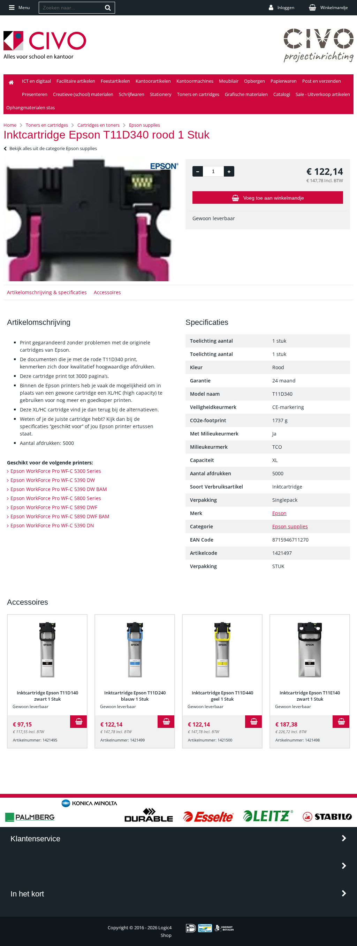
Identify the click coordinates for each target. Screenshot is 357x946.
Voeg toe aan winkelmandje (273, 198)
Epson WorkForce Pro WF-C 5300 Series (55, 471)
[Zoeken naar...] (108, 8)
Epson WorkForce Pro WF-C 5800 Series (55, 498)
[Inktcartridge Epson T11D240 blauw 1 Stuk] (134, 650)
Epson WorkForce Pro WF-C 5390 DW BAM (58, 489)
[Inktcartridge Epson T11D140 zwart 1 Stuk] (47, 650)
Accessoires (107, 292)
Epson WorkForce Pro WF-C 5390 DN (52, 525)
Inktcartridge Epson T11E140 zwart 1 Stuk (310, 696)
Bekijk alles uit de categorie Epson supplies (53, 148)
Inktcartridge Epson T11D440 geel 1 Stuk (222, 696)
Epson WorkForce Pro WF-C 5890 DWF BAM (59, 516)
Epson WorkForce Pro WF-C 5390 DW (52, 480)
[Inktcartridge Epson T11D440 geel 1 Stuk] (222, 650)
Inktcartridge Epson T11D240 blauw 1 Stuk (135, 696)
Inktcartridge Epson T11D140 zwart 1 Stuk (47, 696)
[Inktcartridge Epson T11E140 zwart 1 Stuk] (309, 650)
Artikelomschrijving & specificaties (47, 292)
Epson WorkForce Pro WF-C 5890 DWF (53, 507)
